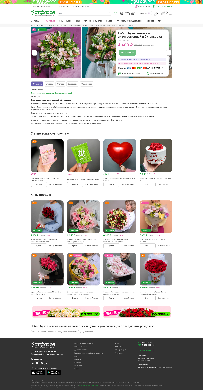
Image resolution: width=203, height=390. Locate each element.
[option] (56, 52)
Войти (76, 369)
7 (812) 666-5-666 (149, 345)
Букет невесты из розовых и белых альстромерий (51, 93)
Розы (77, 21)
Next (168, 53)
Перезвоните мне (146, 350)
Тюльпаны (119, 346)
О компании (34, 6)
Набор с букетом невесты (43, 332)
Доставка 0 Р (42, 30)
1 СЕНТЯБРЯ (65, 21)
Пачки (109, 21)
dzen (41, 363)
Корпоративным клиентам (83, 343)
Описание (37, 84)
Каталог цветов (47, 6)
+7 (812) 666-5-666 (126, 14)
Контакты (75, 6)
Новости (77, 362)
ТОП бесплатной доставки (129, 21)
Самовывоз (86, 84)
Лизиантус (119, 353)
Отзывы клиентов (80, 346)
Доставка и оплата (62, 6)
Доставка (72, 84)
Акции (52, 21)
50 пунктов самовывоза (147, 367)
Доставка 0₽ (37, 230)
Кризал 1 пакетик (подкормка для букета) (83, 179)
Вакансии (77, 359)
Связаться (143, 13)
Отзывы (49, 84)
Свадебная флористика (67, 332)
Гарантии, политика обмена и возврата (88, 353)
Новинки (150, 21)
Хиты (160, 21)
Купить (39, 184)
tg (46, 363)
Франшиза (85, 6)
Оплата (60, 84)
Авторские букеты (93, 21)
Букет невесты (88, 332)
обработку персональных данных (88, 385)
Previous (34, 53)
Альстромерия (120, 350)
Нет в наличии (127, 53)
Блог (76, 356)
